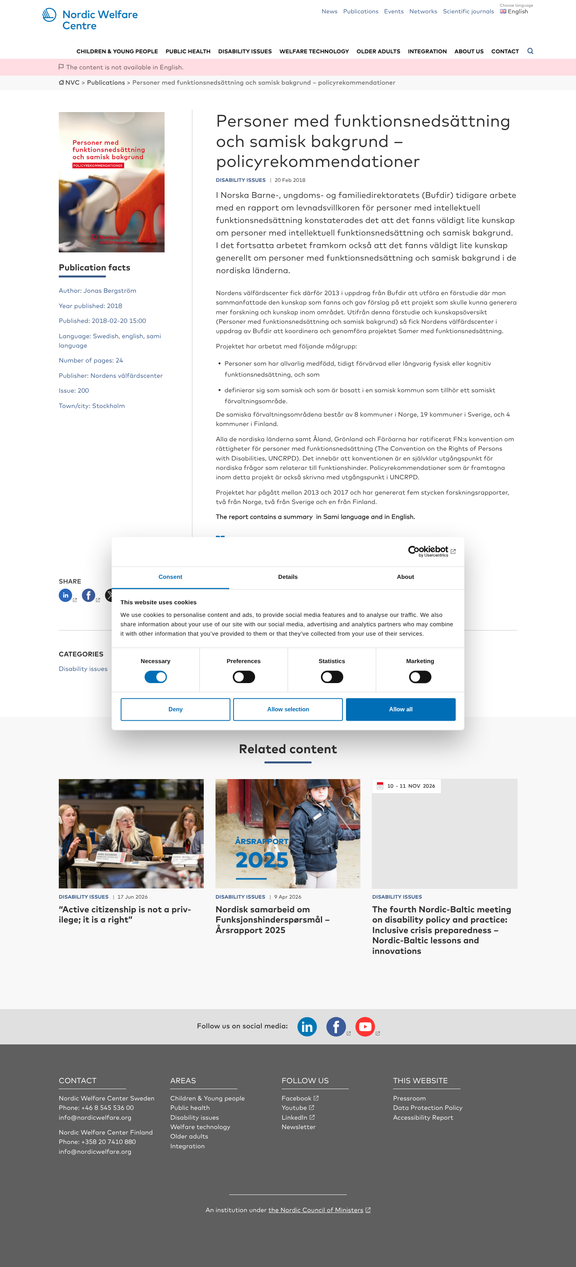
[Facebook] (91, 598)
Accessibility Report (423, 1117)
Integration (427, 51)
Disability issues (245, 51)
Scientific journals (468, 11)
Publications (361, 11)
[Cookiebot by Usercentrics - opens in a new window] (421, 551)
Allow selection (288, 709)
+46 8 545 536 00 (108, 1107)
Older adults (378, 51)
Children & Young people (207, 1097)
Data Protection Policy (427, 1107)
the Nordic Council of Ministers (315, 1209)
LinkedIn (295, 1117)
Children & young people (117, 51)
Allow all (401, 709)
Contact (505, 51)
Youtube (294, 1107)
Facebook (297, 1097)
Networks (423, 11)
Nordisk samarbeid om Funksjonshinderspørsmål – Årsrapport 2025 (273, 919)
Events (394, 11)
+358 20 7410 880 (109, 1141)
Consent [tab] (171, 577)
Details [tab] (288, 577)
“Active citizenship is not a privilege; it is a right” (125, 914)
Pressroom (409, 1097)
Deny (175, 709)
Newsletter (299, 1126)
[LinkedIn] (69, 598)
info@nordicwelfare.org (95, 1117)
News (330, 11)
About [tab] (405, 577)
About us (469, 51)
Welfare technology (314, 51)
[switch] (244, 677)
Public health (188, 51)
